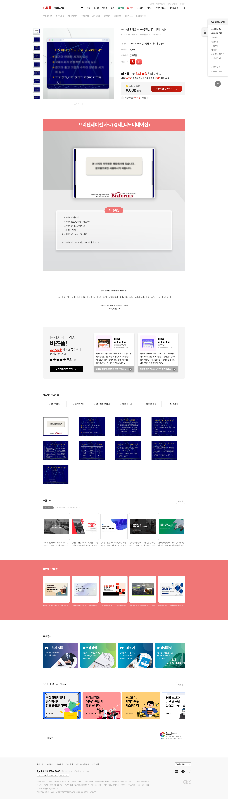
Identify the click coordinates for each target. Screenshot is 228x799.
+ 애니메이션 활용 (149, 404)
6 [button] (173, 611)
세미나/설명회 (158, 43)
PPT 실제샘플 (143, 43)
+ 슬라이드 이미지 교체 (102, 404)
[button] (36, 31)
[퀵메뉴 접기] (205, 32)
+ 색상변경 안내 (78, 404)
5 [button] (150, 611)
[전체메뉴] (82, 8)
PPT (132, 43)
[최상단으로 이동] (218, 84)
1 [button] (54, 611)
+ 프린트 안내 (173, 404)
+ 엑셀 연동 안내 (126, 404)
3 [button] (102, 611)
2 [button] (78, 611)
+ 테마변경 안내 (54, 404)
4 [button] (126, 611)
